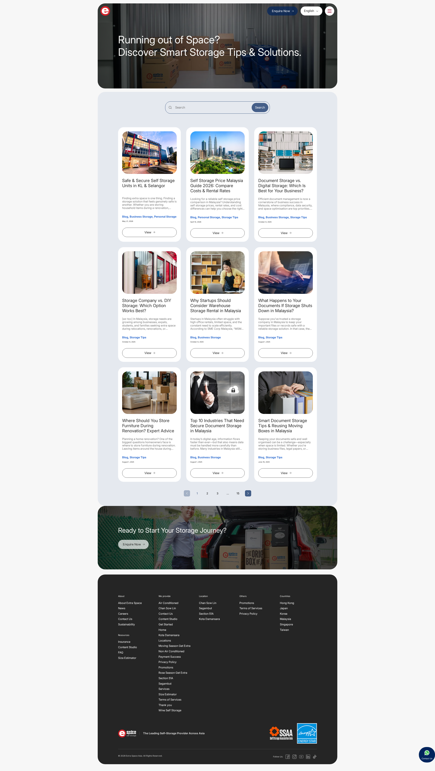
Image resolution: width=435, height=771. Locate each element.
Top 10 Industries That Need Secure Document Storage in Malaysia (217, 425)
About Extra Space (130, 602)
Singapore (286, 624)
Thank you (165, 705)
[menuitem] (311, 10)
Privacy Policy (168, 662)
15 (238, 493)
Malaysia (285, 619)
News (121, 608)
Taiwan (284, 629)
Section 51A (166, 678)
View (147, 232)
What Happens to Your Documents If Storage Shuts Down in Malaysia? (285, 305)
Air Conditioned (168, 602)
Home (162, 629)
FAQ (120, 652)
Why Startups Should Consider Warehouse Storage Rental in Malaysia (215, 305)
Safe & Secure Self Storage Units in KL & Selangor (148, 183)
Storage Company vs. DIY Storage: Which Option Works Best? (146, 305)
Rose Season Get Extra (173, 672)
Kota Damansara (169, 635)
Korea (283, 613)
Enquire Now (281, 11)
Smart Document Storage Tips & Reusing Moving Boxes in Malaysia (282, 425)
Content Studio (127, 647)
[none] (311, 10)
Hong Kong (287, 602)
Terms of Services (170, 699)
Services (164, 689)
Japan (284, 608)
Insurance (124, 641)
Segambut (165, 683)
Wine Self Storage (170, 710)
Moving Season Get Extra (174, 645)
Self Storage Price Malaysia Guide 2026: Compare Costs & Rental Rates (216, 185)
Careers (123, 613)
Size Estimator (127, 658)
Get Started (166, 624)
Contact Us (125, 619)
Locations (165, 640)
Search (260, 107)
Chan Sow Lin (167, 608)
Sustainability (126, 624)
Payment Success (170, 656)
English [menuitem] (309, 11)
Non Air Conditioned (171, 651)
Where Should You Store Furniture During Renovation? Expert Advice (148, 425)
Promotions (166, 667)
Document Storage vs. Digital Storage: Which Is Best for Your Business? (282, 185)
